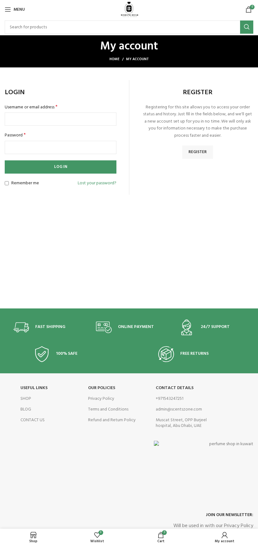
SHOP (25, 398)
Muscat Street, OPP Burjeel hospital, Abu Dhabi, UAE (181, 423)
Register (197, 152)
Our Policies (101, 388)
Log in (60, 167)
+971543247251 (169, 398)
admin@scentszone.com (179, 409)
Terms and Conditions (108, 409)
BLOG (25, 409)
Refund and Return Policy (112, 420)
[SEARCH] (246, 27)
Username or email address (31, 107)
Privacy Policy (101, 398)
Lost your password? (97, 183)
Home (114, 59)
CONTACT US (32, 420)
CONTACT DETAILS (175, 388)
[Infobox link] (46, 327)
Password (15, 135)
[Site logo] (129, 9)
